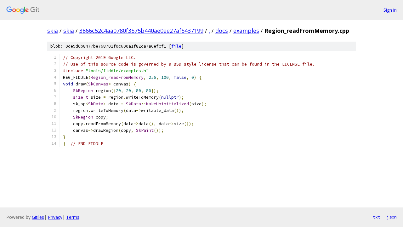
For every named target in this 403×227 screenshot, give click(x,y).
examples (246, 30)
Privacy (55, 217)
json (392, 217)
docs (221, 30)
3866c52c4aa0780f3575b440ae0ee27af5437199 (141, 30)
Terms (72, 217)
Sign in (390, 10)
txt (376, 217)
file (176, 46)
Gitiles (38, 217)
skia (52, 30)
